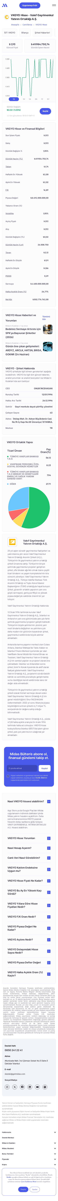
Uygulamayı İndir (29, 5)
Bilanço (24, 32)
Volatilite (10, 213)
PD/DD (8, 276)
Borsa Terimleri (7, 1154)
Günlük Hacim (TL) (14, 159)
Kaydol (45, 768)
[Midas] (4, 5)
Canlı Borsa (27, 25)
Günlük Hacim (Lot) (14, 245)
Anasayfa (15, 25)
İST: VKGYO (9, 32)
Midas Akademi (8, 1148)
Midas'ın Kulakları (8, 1143)
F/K (7, 190)
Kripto (4, 1165)
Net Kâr (9, 299)
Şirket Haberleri (42, 32)
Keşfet (45, 111)
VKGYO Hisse (41, 25)
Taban (8, 166)
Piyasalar (5, 1159)
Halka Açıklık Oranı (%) (16, 291)
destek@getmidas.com (15, 1074)
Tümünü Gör (46, 317)
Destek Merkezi (8, 1138)
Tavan (8, 252)
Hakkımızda (6, 1132)
